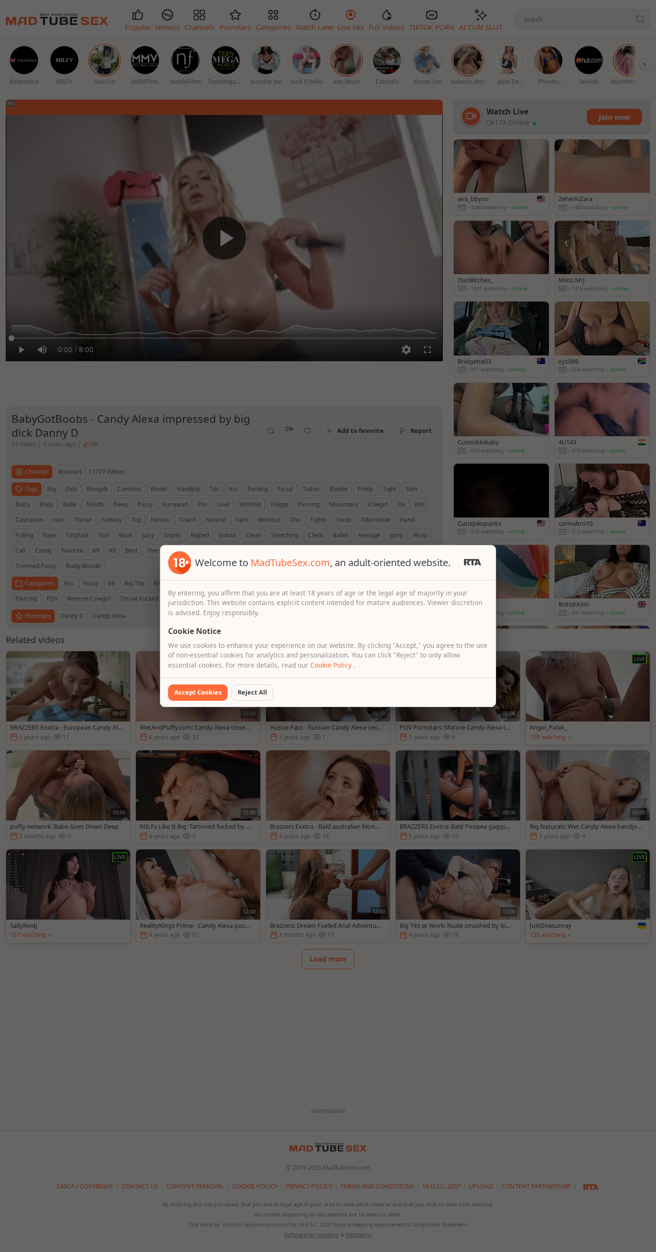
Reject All (252, 692)
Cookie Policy (331, 665)
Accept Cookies (197, 692)
